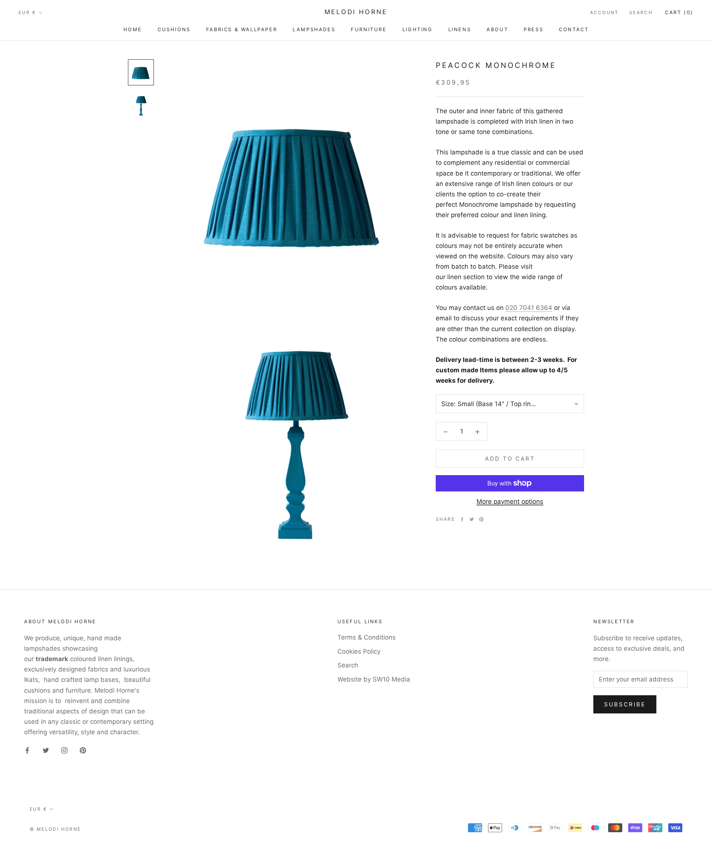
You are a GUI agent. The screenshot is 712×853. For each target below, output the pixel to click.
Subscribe (625, 704)
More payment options (510, 501)
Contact (574, 29)
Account (604, 12)
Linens (459, 29)
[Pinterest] (481, 519)
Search (641, 12)
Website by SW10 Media (373, 679)
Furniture (368, 29)
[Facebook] (462, 519)
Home (132, 29)
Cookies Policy (358, 651)
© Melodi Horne (55, 829)
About (497, 29)
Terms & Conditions (366, 637)
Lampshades (314, 29)
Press (533, 29)
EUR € (27, 12)
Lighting (417, 29)
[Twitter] (471, 519)
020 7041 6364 (528, 307)
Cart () (679, 12)
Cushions (174, 29)
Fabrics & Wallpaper (241, 29)
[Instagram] (64, 750)
